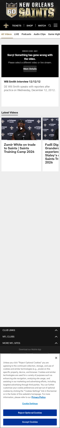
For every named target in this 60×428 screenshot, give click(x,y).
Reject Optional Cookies (30, 412)
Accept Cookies (30, 422)
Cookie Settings (30, 403)
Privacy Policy (39, 397)
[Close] (56, 357)
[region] (30, 390)
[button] (30, 69)
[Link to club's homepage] (6, 24)
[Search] (49, 25)
